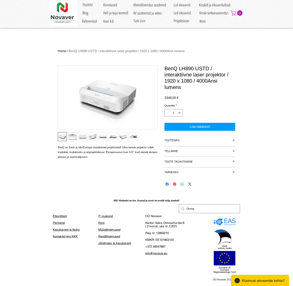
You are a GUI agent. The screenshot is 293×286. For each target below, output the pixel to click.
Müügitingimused (109, 229)
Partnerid (59, 223)
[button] (237, 13)
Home (62, 51)
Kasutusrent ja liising (66, 229)
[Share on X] (189, 184)
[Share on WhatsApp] (182, 184)
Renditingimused (109, 236)
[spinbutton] (173, 112)
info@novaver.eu (156, 253)
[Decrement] (167, 112)
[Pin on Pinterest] (174, 184)
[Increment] (179, 112)
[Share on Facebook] (167, 184)
